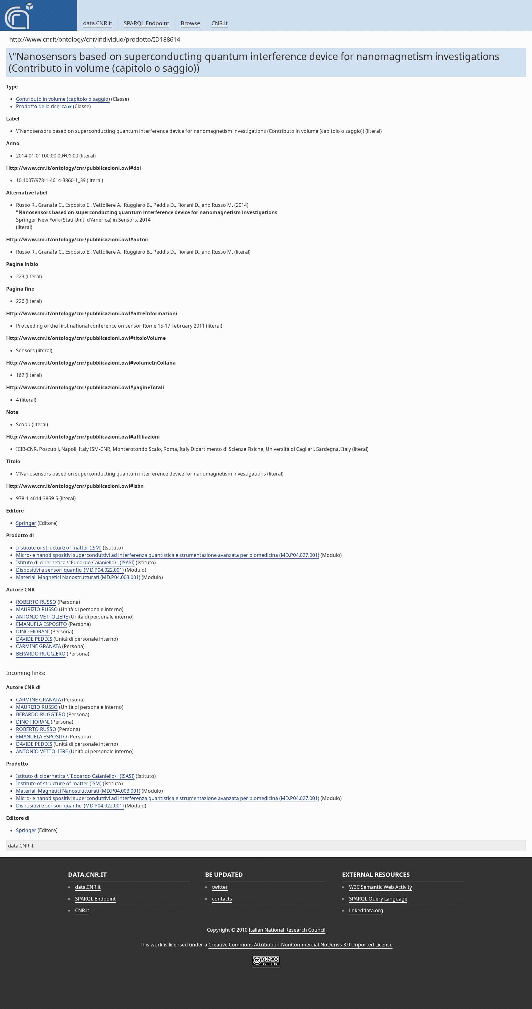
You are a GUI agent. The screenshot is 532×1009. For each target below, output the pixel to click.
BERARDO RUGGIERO (41, 653)
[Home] (38, 15)
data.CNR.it (97, 23)
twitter (220, 887)
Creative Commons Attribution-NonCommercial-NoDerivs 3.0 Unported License (300, 944)
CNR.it (220, 23)
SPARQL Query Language (378, 898)
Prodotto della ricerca (41, 106)
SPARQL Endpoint (146, 23)
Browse (190, 23)
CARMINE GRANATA (38, 646)
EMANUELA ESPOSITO (41, 624)
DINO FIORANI (33, 631)
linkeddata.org (366, 910)
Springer (26, 523)
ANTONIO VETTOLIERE (42, 616)
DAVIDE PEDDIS (34, 638)
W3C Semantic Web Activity (380, 887)
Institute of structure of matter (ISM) (59, 547)
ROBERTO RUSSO (36, 601)
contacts (222, 898)
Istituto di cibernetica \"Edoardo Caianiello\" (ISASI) (75, 562)
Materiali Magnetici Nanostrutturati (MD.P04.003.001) (78, 577)
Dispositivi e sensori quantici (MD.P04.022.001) (70, 569)
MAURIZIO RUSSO (37, 609)
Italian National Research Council (287, 929)
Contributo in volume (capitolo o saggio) (63, 99)
